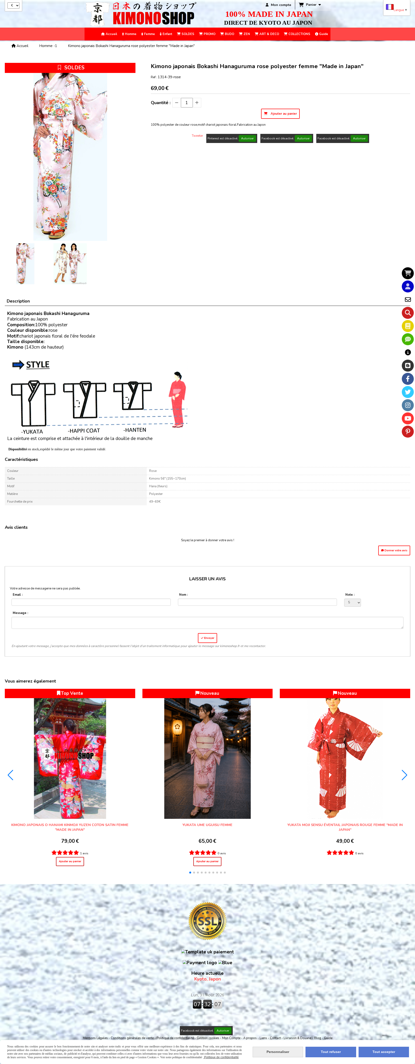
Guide (328, 1038)
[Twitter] (408, 392)
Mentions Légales (95, 1038)
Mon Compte (231, 1038)
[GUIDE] (408, 352)
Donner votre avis (395, 550)
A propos (250, 1038)
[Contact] (408, 300)
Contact (275, 1038)
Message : (20, 613)
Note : (349, 595)
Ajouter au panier (70, 861)
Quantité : (161, 103)
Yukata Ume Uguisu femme (207, 824)
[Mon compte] (408, 286)
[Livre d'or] (408, 326)
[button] (190, 873)
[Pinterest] (408, 432)
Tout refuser (331, 1052)
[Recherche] (408, 313)
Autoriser (247, 138)
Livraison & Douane (298, 1038)
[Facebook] (408, 379)
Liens (264, 1038)
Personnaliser (278, 1052)
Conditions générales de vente (132, 1038)
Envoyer (208, 638)
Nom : (183, 595)
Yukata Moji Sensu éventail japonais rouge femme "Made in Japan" (345, 827)
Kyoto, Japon (207, 976)
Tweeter (197, 136)
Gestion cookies (208, 1038)
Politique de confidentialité (175, 1038)
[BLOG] (408, 366)
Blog (318, 1038)
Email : (18, 595)
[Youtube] (408, 418)
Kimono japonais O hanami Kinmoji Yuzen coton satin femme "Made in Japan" (69, 827)
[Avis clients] (408, 339)
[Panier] (408, 273)
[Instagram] (408, 405)
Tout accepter (383, 1052)
